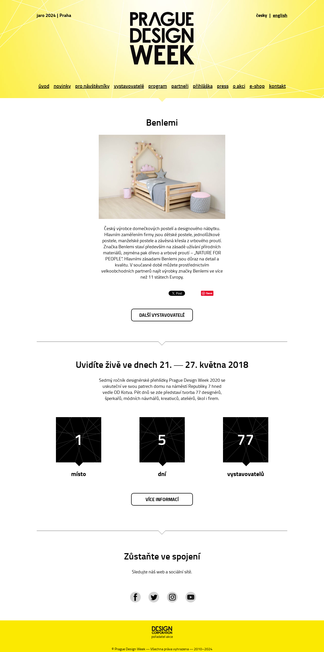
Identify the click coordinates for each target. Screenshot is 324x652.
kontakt (277, 85)
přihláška (203, 85)
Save (209, 293)
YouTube (190, 597)
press (223, 85)
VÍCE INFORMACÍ (162, 499)
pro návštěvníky (92, 85)
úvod (43, 85)
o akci (239, 85)
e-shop (257, 85)
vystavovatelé (129, 85)
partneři (180, 85)
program (157, 85)
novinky (62, 85)
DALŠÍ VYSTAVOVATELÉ (162, 315)
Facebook (135, 597)
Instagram (172, 597)
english (280, 15)
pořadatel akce (162, 636)
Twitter (153, 597)
